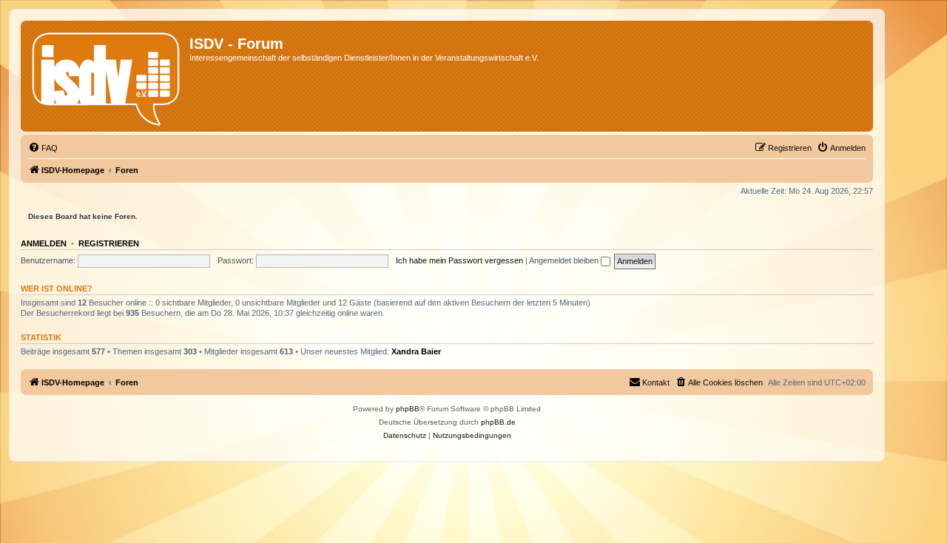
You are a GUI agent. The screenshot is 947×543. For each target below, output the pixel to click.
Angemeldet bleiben (565, 260)
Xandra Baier (416, 351)
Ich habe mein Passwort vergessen (459, 260)
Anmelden (44, 243)
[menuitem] (43, 148)
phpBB (407, 409)
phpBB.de (498, 422)
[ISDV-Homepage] (106, 76)
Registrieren (108, 243)
